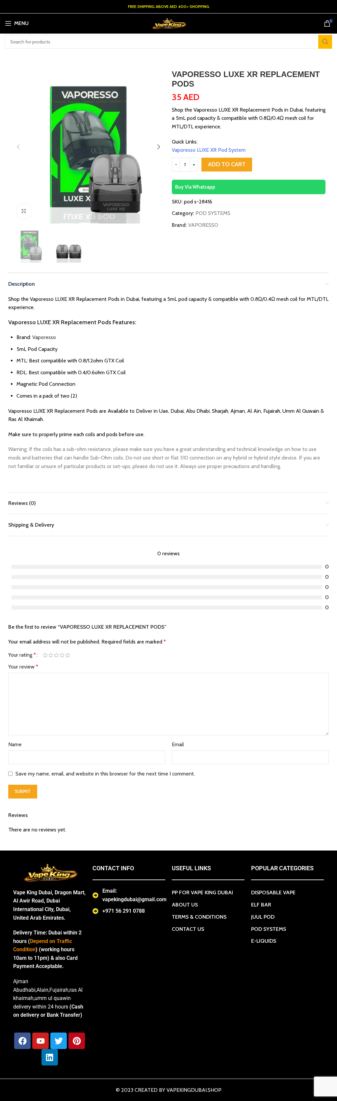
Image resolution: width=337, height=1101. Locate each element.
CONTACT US (188, 929)
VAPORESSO (203, 225)
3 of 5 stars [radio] (56, 655)
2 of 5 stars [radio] (51, 655)
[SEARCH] (325, 42)
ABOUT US (185, 905)
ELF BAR (261, 905)
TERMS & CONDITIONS (199, 917)
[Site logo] (168, 23)
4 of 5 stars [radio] (62, 655)
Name (15, 744)
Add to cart (227, 164)
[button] (18, 146)
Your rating (22, 655)
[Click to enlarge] (23, 211)
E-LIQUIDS (263, 941)
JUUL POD (262, 917)
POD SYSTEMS (212, 213)
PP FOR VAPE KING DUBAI (202, 892)
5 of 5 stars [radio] (67, 655)
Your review (23, 667)
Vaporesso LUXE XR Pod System (209, 150)
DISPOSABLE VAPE (273, 892)
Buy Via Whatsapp (195, 187)
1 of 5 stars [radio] (45, 655)
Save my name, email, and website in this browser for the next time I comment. (105, 774)
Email (178, 744)
